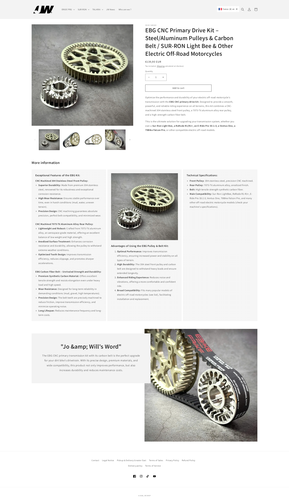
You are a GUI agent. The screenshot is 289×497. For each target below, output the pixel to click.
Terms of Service (153, 465)
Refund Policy (188, 460)
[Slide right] (130, 139)
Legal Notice (108, 460)
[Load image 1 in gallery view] (49, 140)
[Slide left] (35, 139)
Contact (95, 460)
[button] (68, 9)
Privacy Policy (172, 460)
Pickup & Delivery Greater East (131, 460)
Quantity (149, 71)
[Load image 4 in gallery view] (115, 140)
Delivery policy (135, 465)
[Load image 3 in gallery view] (93, 140)
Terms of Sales (156, 460)
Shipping (161, 66)
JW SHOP (147, 496)
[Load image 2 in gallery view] (71, 140)
